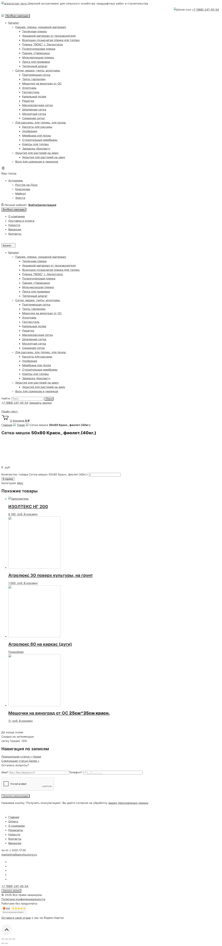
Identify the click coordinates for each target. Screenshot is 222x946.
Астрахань (15, 180)
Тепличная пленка (34, 31)
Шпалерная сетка (34, 109)
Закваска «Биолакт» (36, 148)
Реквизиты (15, 830)
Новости (14, 225)
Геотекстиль (30, 92)
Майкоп (20, 193)
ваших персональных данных (128, 803)
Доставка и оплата (21, 220)
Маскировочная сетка (37, 105)
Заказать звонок (40, 402)
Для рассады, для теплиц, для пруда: (40, 122)
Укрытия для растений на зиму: (37, 153)
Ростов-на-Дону (26, 185)
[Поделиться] (6, 939)
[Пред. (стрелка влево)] (2, 943)
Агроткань (29, 88)
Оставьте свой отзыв (16, 917)
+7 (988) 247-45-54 (205, 9)
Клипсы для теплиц (35, 144)
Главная (13, 817)
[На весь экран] (10, 939)
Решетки (28, 101)
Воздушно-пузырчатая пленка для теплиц (51, 40)
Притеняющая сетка (36, 75)
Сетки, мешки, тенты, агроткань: (37, 70)
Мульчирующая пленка (38, 57)
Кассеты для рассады (37, 127)
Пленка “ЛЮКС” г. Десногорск (42, 44)
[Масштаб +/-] (13, 939)
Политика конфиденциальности (23, 899)
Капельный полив (34, 96)
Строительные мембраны (39, 140)
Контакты (14, 233)
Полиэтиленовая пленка (38, 48)
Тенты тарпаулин (33, 79)
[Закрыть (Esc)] (2, 939)
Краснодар (22, 189)
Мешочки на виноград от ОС (42, 83)
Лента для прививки (36, 62)
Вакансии (14, 229)
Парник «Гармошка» (36, 53)
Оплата (13, 821)
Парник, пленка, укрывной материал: (40, 27)
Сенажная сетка (33, 118)
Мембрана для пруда (36, 135)
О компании (16, 216)
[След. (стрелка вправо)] (6, 943)
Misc (20, 483)
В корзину (8, 479)
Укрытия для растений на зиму (43, 157)
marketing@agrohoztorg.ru (19, 854)
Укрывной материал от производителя (49, 35)
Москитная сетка (34, 114)
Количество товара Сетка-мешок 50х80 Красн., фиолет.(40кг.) (44, 474)
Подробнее (16, 652)
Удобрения (29, 131)
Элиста (20, 198)
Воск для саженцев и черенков (36, 161)
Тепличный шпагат (35, 66)
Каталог (13, 22)
